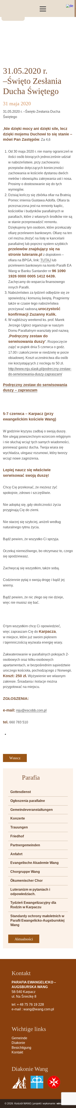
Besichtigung (21, 1047)
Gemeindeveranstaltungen (31, 809)
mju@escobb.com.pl (31, 710)
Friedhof (17, 836)
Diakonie (18, 1043)
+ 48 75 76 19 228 (30, 1004)
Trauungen (19, 827)
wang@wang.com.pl (38, 1009)
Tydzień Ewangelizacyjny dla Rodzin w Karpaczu (33, 905)
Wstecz (14, 758)
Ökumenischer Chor (26, 880)
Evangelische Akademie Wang (34, 863)
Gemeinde (19, 1038)
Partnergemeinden (25, 845)
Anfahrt (16, 854)
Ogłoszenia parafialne (27, 801)
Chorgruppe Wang (25, 871)
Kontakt (17, 1052)
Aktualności (24, 939)
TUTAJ (45, 260)
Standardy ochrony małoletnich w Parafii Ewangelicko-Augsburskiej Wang (37, 920)
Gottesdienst (20, 792)
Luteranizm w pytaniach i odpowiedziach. (30, 892)
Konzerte (17, 818)
